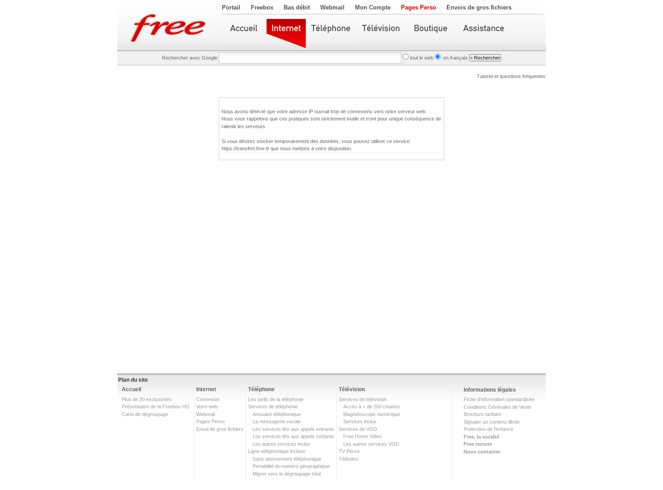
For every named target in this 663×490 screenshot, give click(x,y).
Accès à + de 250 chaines (371, 406)
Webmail (332, 7)
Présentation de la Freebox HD (155, 406)
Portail (231, 7)
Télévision (352, 389)
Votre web (207, 406)
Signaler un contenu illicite (492, 422)
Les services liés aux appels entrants (293, 429)
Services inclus (360, 421)
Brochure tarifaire (483, 414)
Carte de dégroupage (145, 414)
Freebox (262, 7)
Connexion (208, 399)
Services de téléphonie (273, 406)
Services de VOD (358, 429)
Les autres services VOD (371, 444)
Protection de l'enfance (488, 429)
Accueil (131, 389)
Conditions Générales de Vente (497, 407)
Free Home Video (362, 436)
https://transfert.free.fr (245, 148)
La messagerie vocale (277, 421)
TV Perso (349, 451)
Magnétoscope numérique (371, 414)
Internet (206, 389)
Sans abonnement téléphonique (287, 459)
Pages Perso (418, 7)
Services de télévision (363, 399)
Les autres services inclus (281, 444)
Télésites (349, 459)
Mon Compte (373, 7)
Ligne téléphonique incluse (276, 451)
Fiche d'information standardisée (499, 399)
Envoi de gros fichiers (220, 429)
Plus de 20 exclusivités (147, 399)
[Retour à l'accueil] (169, 25)
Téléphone (261, 389)
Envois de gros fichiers (479, 7)
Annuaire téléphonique (277, 414)
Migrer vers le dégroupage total (287, 473)
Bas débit (297, 7)
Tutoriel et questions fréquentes (511, 76)
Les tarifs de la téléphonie (276, 399)
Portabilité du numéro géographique (291, 466)
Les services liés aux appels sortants (293, 436)
